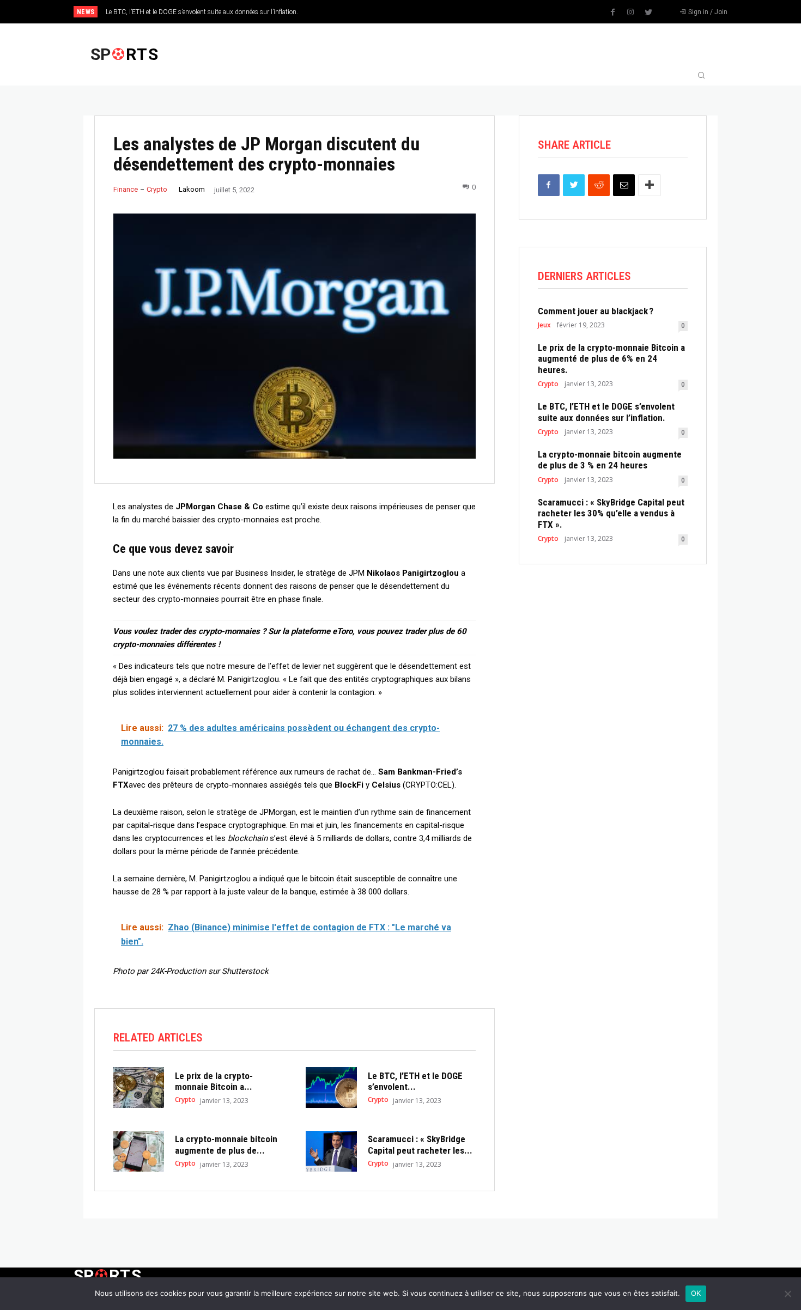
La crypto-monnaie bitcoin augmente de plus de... (226, 1144)
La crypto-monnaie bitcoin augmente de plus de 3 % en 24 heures (610, 460)
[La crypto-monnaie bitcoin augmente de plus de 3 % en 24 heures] (138, 1151)
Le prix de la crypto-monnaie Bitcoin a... (214, 1081)
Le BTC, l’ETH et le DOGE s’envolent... (415, 1081)
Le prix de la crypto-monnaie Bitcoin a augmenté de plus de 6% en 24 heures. (611, 358)
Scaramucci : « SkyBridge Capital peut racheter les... (420, 1144)
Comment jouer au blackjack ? (595, 311)
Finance (125, 189)
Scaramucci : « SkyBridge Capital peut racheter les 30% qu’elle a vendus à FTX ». (611, 513)
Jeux (544, 325)
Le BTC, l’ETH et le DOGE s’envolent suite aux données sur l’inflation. (202, 12)
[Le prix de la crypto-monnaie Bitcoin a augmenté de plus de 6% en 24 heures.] (138, 1087)
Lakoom (192, 189)
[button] (701, 76)
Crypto (157, 189)
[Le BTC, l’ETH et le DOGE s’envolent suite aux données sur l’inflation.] (331, 1087)
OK (696, 1293)
